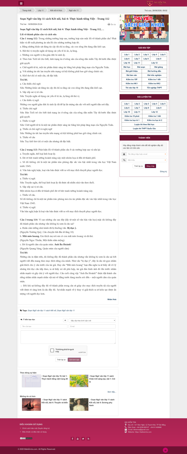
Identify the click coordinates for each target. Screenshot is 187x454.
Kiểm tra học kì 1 (132, 120)
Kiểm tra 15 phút (132, 116)
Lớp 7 (137, 58)
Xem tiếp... (111, 391)
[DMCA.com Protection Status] (26, 438)
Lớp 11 (137, 62)
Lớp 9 (158, 58)
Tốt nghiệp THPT (154, 87)
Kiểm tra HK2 (154, 83)
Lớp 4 (154, 54)
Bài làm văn (132, 75)
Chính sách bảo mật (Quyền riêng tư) (36, 428)
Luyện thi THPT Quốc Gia (144, 128)
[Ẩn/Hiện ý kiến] (65, 320)
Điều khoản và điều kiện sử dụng (34, 432)
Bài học (127, 67)
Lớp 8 (146, 58)
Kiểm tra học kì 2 (154, 120)
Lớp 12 (154, 62)
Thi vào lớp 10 (132, 87)
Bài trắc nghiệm (154, 75)
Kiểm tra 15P (131, 79)
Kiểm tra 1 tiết (154, 79)
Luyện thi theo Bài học (144, 124)
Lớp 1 (126, 54)
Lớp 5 (162, 54)
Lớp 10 (127, 62)
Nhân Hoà (111, 299)
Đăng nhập (150, 166)
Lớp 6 (126, 58)
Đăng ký (163, 171)
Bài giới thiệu (132, 71)
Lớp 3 (146, 54)
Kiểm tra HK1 (132, 83)
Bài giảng (158, 67)
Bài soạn (141, 67)
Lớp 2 (137, 54)
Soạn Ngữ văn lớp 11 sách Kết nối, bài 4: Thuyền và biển (55, 401)
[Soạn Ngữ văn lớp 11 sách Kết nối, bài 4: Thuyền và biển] (21, 402)
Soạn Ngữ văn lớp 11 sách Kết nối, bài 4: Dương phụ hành (101, 402)
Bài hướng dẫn (154, 71)
